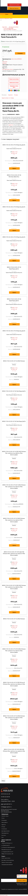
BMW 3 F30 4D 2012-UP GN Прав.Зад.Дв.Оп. (14, 144)
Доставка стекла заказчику (8, 860)
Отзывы (16, 95)
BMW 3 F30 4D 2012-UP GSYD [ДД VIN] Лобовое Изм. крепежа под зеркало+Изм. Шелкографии (14, 553)
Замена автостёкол (14, 82)
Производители (5, 833)
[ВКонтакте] (9, 90)
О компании (4, 828)
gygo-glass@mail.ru (6, 804)
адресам (11, 124)
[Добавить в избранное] (3, 56)
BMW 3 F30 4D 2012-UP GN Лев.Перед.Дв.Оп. (14, 391)
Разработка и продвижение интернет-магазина (12, 889)
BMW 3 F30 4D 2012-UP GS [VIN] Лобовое (14, 361)
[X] (15, 90)
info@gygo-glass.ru (6, 807)
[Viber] (17, 90)
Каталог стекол (5, 816)
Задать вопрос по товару (8, 97)
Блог (3, 837)
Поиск (6, 14)
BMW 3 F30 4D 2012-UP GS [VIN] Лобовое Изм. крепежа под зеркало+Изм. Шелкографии (14, 520)
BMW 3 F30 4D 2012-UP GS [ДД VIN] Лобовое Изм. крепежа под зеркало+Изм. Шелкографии (14, 453)
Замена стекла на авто (7, 862)
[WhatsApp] (19, 90)
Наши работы (5, 822)
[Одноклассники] (11, 90)
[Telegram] (13, 90)
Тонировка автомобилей (7, 864)
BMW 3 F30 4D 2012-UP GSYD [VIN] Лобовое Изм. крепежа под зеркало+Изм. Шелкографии (14, 650)
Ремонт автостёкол (14, 79)
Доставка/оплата (5, 831)
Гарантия (10, 95)
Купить (14, 168)
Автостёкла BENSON (17, 59)
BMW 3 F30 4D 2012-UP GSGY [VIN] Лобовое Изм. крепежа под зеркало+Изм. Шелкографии (14, 486)
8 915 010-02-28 (5, 794)
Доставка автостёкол (7, 69)
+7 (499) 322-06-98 (5, 19)
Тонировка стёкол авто (14, 86)
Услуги (3, 818)
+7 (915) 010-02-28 (14, 19)
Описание (4, 95)
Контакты (4, 835)
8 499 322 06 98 (5, 796)
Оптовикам (4, 820)
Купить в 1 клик (3, 895)
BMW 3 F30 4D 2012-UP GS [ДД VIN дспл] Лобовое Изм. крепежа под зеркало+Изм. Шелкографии (14, 684)
